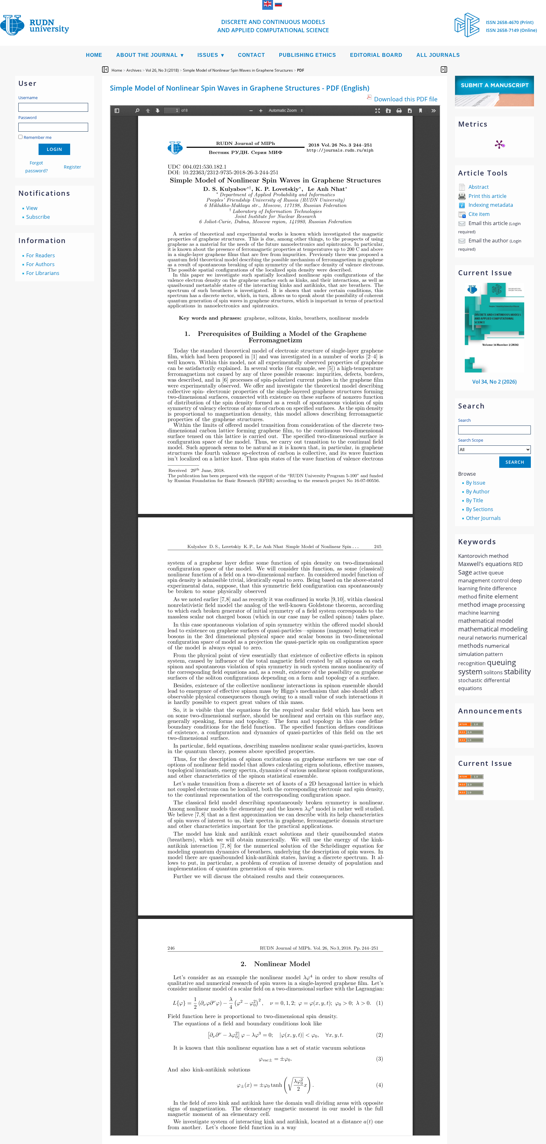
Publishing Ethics (307, 55)
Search (464, 420)
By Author (478, 491)
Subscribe (38, 216)
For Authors (40, 264)
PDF (300, 70)
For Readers (40, 255)
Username (28, 97)
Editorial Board (376, 55)
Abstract (479, 186)
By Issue (475, 482)
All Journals (438, 55)
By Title (474, 500)
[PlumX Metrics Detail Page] (499, 144)
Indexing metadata (491, 204)
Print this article (488, 196)
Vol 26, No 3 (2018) (162, 70)
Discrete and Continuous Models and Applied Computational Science (273, 26)
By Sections (479, 509)
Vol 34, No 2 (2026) (494, 381)
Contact (251, 55)
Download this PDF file (406, 99)
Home (94, 55)
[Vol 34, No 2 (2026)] (494, 370)
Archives (134, 70)
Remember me (38, 137)
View (31, 208)
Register (72, 167)
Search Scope (470, 440)
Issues (207, 55)
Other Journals (483, 518)
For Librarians (42, 273)
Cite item (479, 214)
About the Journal (147, 55)
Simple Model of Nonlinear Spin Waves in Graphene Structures (238, 70)
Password (27, 117)
